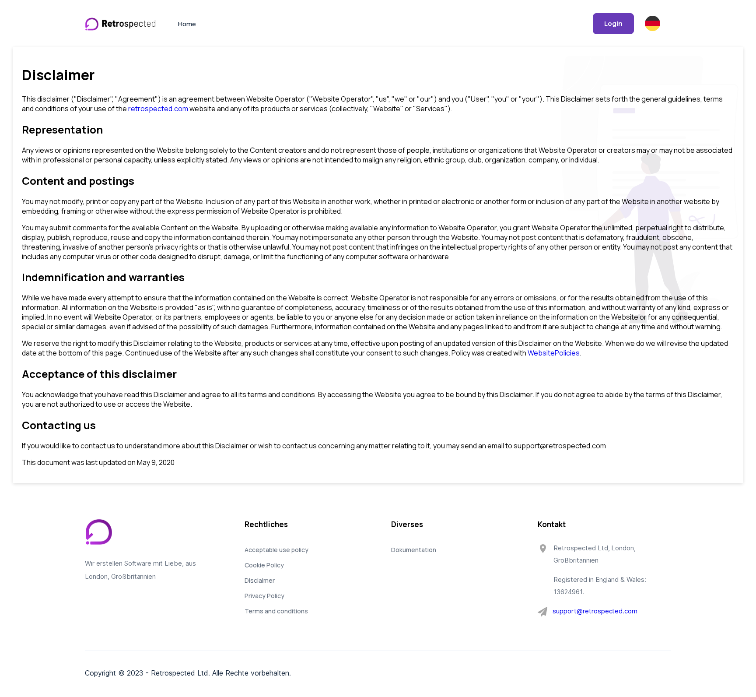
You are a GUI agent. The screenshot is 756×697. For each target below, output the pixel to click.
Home (187, 23)
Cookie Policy (264, 565)
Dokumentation (413, 550)
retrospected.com (158, 108)
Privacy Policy (264, 595)
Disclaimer (260, 580)
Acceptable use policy (276, 550)
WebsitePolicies (554, 353)
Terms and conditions (276, 611)
